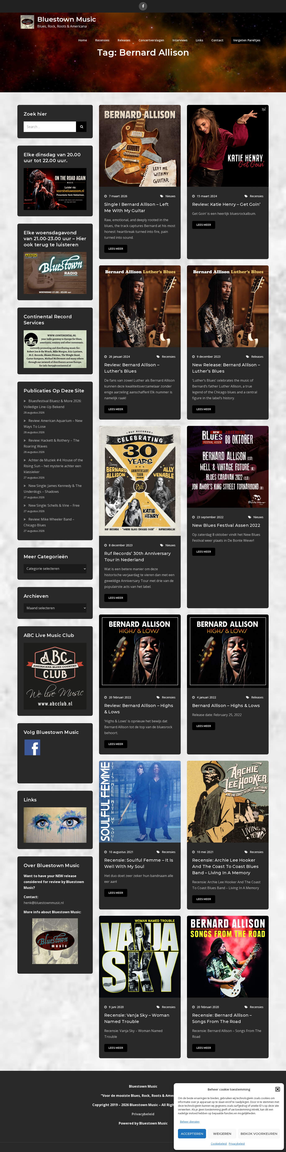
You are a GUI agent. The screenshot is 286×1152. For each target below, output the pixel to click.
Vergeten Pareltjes (246, 40)
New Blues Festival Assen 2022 (226, 525)
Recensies (102, 40)
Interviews (180, 40)
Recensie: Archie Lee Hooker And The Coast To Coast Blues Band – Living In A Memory (225, 866)
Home (82, 40)
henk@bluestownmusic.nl (44, 902)
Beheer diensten (190, 1121)
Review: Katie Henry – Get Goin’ (226, 204)
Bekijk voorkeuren (259, 1134)
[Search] (81, 126)
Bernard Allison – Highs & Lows (226, 705)
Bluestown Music (66, 19)
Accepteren (192, 1134)
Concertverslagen (151, 40)
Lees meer (115, 248)
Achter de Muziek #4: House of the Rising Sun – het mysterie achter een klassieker (53, 466)
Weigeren (222, 1134)
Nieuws (170, 196)
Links (199, 40)
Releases (124, 40)
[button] (278, 1089)
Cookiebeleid (219, 1143)
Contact (217, 40)
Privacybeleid (237, 1143)
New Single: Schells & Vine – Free (54, 505)
